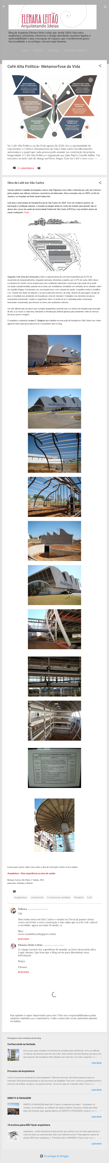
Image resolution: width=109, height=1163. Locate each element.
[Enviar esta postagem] (39, 168)
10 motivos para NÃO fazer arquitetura (28, 1125)
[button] (100, 66)
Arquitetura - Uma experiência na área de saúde (31, 873)
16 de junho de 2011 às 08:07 (53, 945)
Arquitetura (20, 897)
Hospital (78, 897)
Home (25, 50)
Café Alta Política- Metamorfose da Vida (43, 66)
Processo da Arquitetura (20, 1071)
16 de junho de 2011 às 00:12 (38, 909)
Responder (23, 939)
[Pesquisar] (105, 7)
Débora (22, 909)
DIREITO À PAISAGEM (19, 1098)
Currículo (53, 50)
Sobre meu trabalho (75, 50)
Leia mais (97, 1063)
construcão (37, 897)
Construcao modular (58, 897)
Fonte (27, 212)
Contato (38, 50)
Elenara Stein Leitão (30, 944)
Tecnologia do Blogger (56, 1156)
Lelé (89, 897)
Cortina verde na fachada (21, 1044)
